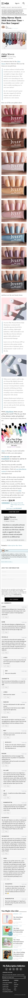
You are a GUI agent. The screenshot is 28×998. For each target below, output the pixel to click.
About (15, 982)
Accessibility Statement (8, 991)
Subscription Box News (15, 545)
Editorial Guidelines (7, 989)
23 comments (15, 28)
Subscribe (16, 984)
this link (6, 456)
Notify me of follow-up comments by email (13, 595)
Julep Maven (9, 411)
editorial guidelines (12, 12)
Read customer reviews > (16, 540)
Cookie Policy (5, 986)
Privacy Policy (5, 984)
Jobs (15, 988)
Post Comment (14, 599)
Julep (3, 451)
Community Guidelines (7, 982)
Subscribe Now (14, 512)
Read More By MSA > (7, 561)
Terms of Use (5, 988)
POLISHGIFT (5, 459)
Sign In (17, 3)
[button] (5, 617)
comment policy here (17, 594)
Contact (15, 986)
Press (15, 989)
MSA (7, 27)
